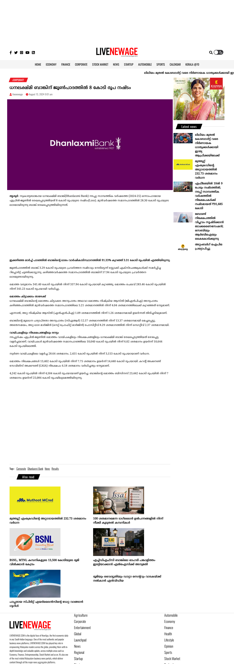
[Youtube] (27, 52)
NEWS (116, 64)
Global (77, 631)
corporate (21, 468)
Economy (168, 620)
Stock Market (170, 653)
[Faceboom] (11, 52)
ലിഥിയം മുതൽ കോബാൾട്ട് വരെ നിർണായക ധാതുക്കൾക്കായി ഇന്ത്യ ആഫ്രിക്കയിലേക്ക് (207, 145)
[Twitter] (16, 52)
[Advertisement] (117, 22)
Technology (169, 658)
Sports (167, 647)
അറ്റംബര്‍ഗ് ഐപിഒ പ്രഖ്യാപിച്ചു (208, 247)
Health (167, 631)
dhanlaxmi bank (35, 468)
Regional (78, 647)
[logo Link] (117, 55)
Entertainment (81, 626)
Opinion (168, 642)
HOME (38, 64)
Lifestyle (168, 637)
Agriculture (79, 615)
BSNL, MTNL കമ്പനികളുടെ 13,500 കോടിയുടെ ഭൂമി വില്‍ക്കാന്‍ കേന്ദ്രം (44, 562)
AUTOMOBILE (145, 64)
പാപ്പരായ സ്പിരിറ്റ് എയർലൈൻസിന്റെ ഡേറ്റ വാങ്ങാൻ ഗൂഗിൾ (46, 604)
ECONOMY (51, 64)
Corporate (79, 620)
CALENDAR (175, 64)
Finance (168, 626)
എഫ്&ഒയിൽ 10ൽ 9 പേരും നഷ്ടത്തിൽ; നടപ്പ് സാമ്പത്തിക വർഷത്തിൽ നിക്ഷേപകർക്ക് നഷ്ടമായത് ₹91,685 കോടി (209, 196)
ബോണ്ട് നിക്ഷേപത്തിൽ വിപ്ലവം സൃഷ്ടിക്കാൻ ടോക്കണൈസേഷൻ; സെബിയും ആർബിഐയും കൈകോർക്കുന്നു (209, 226)
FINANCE (65, 64)
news (47, 468)
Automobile (169, 615)
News (76, 642)
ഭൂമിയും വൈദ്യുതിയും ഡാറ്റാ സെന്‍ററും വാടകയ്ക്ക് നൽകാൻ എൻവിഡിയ (127, 579)
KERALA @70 (192, 64)
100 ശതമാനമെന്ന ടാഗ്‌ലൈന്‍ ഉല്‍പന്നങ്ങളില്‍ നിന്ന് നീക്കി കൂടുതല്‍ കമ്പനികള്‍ (128, 521)
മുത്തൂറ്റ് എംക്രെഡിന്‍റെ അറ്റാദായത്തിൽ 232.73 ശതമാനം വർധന (48, 521)
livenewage (17, 94)
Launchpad (79, 637)
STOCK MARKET (100, 64)
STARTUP (128, 64)
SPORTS (160, 64)
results (55, 468)
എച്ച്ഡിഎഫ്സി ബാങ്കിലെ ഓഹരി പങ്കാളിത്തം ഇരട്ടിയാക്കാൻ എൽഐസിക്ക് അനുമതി (124, 562)
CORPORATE (81, 64)
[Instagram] (21, 52)
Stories (77, 658)
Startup (77, 653)
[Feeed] (33, 52)
